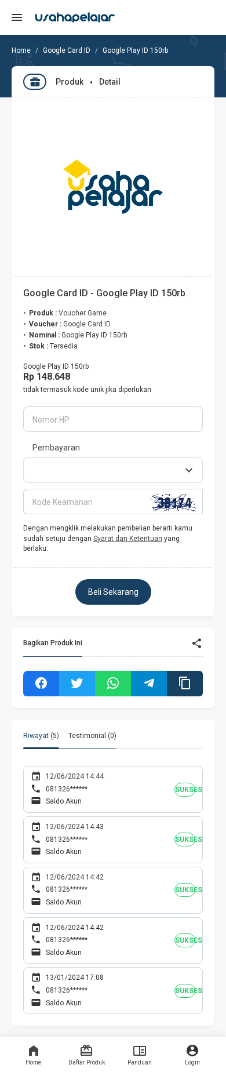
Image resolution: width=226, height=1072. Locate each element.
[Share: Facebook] (41, 683)
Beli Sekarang (113, 592)
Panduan (139, 1062)
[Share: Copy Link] (185, 683)
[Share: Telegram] (149, 683)
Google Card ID (66, 50)
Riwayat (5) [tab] (41, 736)
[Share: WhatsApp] (113, 683)
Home (33, 1062)
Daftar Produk (86, 1062)
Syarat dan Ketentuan (127, 539)
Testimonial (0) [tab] (92, 736)
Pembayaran (56, 447)
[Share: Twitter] (77, 683)
